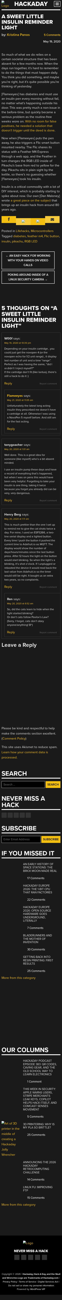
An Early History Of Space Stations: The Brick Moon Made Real (40, 867)
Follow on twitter (10, 815)
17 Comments (35, 878)
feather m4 (35, 236)
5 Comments (51, 35)
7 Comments (35, 928)
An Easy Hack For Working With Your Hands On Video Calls (28, 260)
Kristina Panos (18, 35)
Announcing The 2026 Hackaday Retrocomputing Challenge (39, 1167)
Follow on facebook (4, 815)
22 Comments (36, 900)
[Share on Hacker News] (13, 41)
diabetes (19, 236)
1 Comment (34, 1081)
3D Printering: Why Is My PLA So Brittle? (39, 1126)
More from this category (18, 978)
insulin (6, 241)
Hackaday (31, 4)
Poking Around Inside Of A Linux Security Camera (28, 277)
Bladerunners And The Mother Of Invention (37, 939)
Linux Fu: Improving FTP (38, 1188)
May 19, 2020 (51, 41)
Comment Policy (13, 738)
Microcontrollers (42, 231)
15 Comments (36, 1198)
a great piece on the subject (31, 200)
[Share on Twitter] (8, 41)
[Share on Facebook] (3, 41)
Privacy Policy (10, 1281)
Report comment (48, 383)
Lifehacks (22, 231)
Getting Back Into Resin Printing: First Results (38, 960)
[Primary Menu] (57, 4)
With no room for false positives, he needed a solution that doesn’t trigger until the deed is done (29, 125)
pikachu (17, 241)
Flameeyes (15, 396)
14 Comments (35, 1179)
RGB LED (30, 241)
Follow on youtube (16, 815)
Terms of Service (27, 1281)
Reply (8, 383)
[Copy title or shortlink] (23, 41)
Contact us (28, 815)
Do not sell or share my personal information (31, 1285)
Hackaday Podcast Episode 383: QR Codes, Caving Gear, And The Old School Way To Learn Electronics (40, 1067)
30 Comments (36, 949)
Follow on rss (22, 815)
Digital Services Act (48, 1281)
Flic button (51, 236)
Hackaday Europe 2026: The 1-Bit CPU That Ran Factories (37, 889)
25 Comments (36, 971)
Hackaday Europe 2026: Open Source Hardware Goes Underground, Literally (37, 914)
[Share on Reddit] (18, 41)
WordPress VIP (37, 1289)
